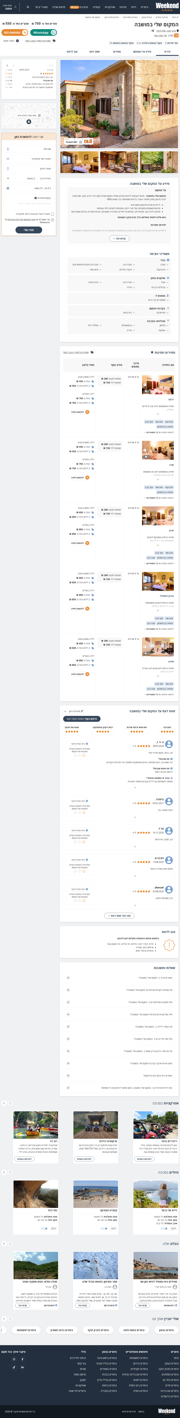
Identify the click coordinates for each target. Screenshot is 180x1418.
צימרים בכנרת (109, 1374)
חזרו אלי (29, 230)
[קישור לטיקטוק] (14, 1367)
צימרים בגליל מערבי (106, 1363)
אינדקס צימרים (162, 17)
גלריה (167, 51)
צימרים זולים (172, 1385)
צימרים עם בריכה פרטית (135, 1374)
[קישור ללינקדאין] (22, 1367)
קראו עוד (121, 238)
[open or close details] (134, 746)
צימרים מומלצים (170, 1374)
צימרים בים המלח (138, 1385)
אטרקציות (81, 1385)
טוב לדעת (72, 51)
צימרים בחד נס (171, 1380)
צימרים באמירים (108, 1369)
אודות (83, 1369)
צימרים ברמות (109, 1385)
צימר (176, 1358)
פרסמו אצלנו (58, 7)
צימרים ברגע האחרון (62, 1330)
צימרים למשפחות (26, 1330)
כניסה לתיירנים (78, 1358)
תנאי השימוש (29, 219)
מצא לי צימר (41, 7)
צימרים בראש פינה (107, 1358)
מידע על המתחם (142, 51)
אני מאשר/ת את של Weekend (27, 221)
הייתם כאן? (82, 719)
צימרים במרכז (140, 1391)
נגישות (141, 1411)
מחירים (117, 51)
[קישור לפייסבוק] (22, 1359)
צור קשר (81, 1363)
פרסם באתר (80, 1374)
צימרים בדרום (140, 1363)
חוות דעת (94, 51)
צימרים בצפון (147, 17)
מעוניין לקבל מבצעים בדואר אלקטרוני (33, 213)
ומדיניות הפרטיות (15, 219)
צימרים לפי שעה (77, 1391)
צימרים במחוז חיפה (130, 17)
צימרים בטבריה (109, 1391)
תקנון (83, 1380)
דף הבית (175, 17)
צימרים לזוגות (140, 1380)
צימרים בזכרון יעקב (111, 17)
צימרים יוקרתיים (139, 1369)
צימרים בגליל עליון (107, 1380)
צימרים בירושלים (170, 1396)
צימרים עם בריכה (169, 1391)
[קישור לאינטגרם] (14, 1359)
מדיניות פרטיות (129, 1411)
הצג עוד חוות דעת (120, 915)
